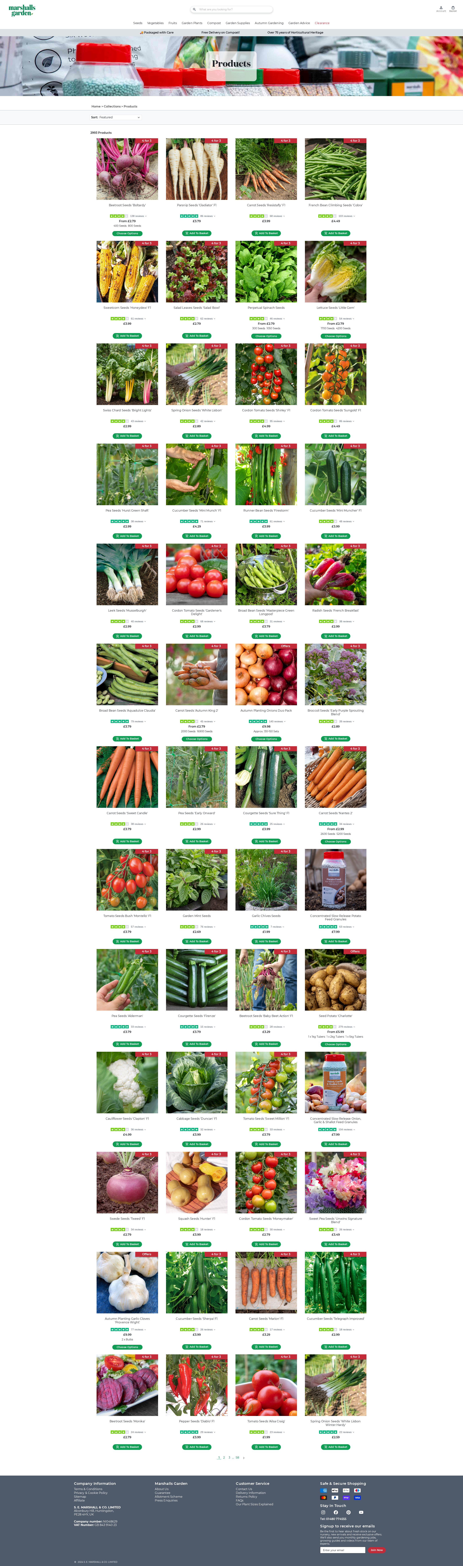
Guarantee (162, 1493)
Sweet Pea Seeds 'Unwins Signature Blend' (335, 1220)
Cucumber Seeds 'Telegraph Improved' (336, 1318)
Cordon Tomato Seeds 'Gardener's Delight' (197, 612)
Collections (112, 106)
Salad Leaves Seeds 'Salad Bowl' (197, 308)
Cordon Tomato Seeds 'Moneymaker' (266, 1218)
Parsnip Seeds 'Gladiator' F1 (196, 205)
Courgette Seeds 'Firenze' (197, 1016)
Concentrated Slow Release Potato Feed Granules (335, 917)
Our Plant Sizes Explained (254, 1504)
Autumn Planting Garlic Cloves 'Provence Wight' (127, 1320)
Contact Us (244, 1489)
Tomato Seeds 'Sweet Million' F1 (266, 1118)
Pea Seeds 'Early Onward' (196, 813)
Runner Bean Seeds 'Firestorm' (266, 510)
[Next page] (243, 1457)
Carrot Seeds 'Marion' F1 (266, 1318)
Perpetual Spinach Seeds (266, 308)
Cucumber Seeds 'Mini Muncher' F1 (336, 510)
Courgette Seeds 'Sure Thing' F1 (266, 813)
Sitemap (80, 1496)
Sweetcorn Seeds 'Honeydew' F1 (127, 308)
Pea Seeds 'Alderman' (127, 1016)
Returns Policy (246, 1496)
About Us (161, 1489)
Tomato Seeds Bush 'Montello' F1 (127, 916)
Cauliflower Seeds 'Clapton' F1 (127, 1118)
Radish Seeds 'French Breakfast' (335, 610)
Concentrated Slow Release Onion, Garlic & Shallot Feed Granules (335, 1120)
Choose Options (127, 233)
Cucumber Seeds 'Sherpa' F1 (197, 1318)
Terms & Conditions (88, 1489)
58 (237, 1457)
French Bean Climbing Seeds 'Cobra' (335, 205)
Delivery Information (251, 1493)
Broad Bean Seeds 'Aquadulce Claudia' (127, 710)
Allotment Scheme (168, 1496)
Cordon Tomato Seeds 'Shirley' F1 (266, 410)
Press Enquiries (166, 1500)
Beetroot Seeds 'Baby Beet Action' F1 (266, 1016)
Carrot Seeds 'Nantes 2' (335, 813)
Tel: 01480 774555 (333, 1519)
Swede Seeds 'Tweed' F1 (127, 1218)
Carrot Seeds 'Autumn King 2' (196, 710)
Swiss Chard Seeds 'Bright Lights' (127, 410)
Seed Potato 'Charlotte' (335, 1016)
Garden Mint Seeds (197, 916)
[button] (453, 9)
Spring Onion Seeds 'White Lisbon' (196, 410)
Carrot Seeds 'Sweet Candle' (127, 813)
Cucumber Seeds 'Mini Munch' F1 (196, 510)
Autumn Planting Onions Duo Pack (266, 710)
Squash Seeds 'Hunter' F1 (196, 1218)
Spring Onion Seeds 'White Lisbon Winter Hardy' (336, 1423)
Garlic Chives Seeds (266, 916)
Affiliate (79, 1500)
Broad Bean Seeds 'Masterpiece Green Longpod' (266, 612)
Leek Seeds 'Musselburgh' (127, 610)
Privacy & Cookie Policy (91, 1493)
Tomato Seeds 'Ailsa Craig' (266, 1421)
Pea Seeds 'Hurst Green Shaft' (127, 510)
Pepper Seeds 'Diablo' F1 (197, 1421)
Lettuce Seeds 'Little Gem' (336, 308)
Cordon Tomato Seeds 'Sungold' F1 (335, 410)
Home (96, 106)
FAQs (239, 1500)
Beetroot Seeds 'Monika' (127, 1421)
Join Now (377, 1550)
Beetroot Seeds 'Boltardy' (127, 205)
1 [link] (219, 1457)
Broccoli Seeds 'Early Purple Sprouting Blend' (336, 712)
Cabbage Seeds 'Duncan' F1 (197, 1118)
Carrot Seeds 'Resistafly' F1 (266, 205)
